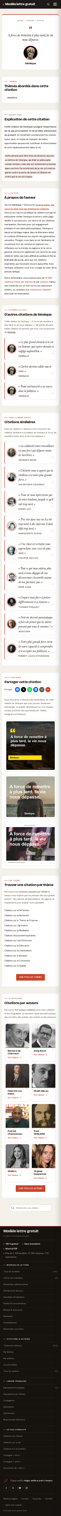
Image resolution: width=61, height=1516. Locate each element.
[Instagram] (27, 1488)
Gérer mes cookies (13, 1505)
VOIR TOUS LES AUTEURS (30, 1188)
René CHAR (24, 587)
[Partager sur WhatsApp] (29, 689)
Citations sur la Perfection (16, 910)
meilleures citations (40, 289)
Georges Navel (27, 460)
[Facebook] (6, 1488)
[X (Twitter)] (13, 1488)
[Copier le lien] (48, 689)
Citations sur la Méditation (16, 930)
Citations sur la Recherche (16, 915)
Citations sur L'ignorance (16, 925)
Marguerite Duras (30, 533)
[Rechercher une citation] (12, 1208)
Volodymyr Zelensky (31, 484)
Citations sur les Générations (18, 950)
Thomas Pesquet (29, 607)
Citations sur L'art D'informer (18, 940)
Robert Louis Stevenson (33, 656)
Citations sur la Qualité (15, 965)
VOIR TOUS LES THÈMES (30, 977)
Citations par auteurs (21, 1003)
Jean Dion (24, 631)
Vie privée (36, 1499)
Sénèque (30, 63)
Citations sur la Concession (17, 960)
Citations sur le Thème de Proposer (21, 920)
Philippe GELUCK (28, 558)
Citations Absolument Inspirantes (20, 935)
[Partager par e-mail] (41, 689)
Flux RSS (48, 1499)
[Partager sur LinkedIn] (35, 689)
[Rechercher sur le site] (48, 4)
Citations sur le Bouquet (15, 955)
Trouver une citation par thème (28, 885)
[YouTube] (20, 1488)
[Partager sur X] (23, 689)
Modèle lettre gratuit (20, 4)
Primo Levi (24, 509)
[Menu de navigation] (55, 4)
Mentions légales (10, 1499)
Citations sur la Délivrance (16, 945)
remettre (12, 97)
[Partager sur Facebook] (17, 689)
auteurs (44, 281)
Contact (25, 1499)
